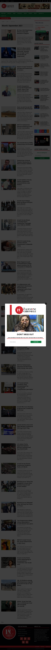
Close (46, 304)
